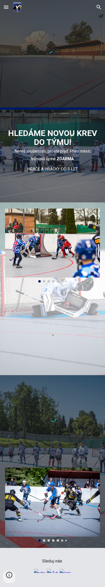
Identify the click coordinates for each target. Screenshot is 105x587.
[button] (6, 7)
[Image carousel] (52, 246)
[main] (52, 146)
